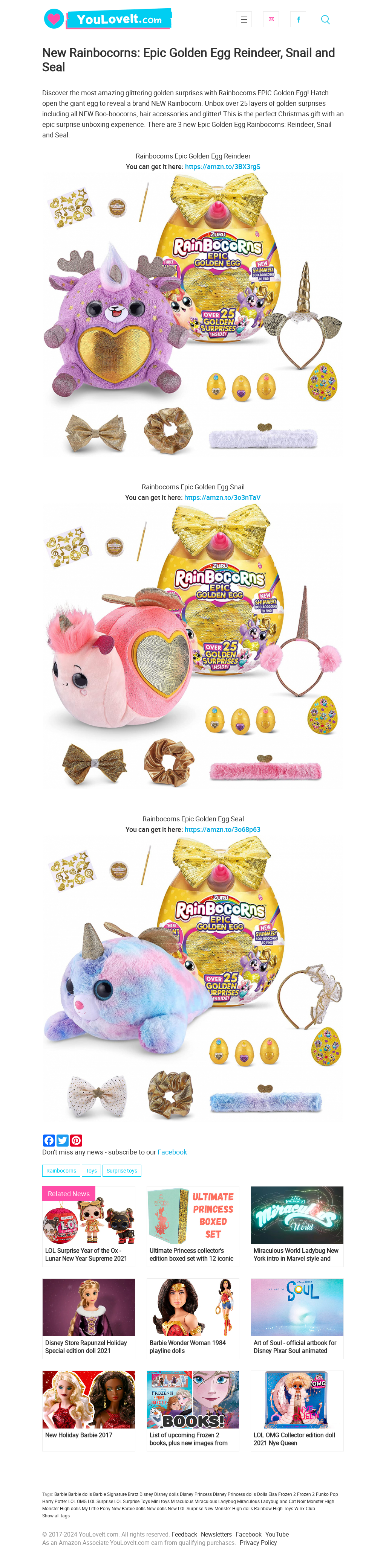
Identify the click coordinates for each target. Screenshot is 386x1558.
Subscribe (271, 19)
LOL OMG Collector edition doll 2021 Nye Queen (294, 1439)
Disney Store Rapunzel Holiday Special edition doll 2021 (86, 1347)
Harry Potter (54, 1501)
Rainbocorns (61, 1170)
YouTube (277, 1534)
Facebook (298, 19)
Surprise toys (122, 1170)
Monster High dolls (61, 1508)
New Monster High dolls (228, 1508)
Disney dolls (166, 1494)
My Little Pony (96, 1508)
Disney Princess (196, 1494)
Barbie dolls (80, 1494)
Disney (146, 1494)
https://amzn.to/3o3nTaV (222, 497)
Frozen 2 (306, 1494)
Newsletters (216, 1534)
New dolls (157, 1508)
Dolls (262, 1494)
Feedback (184, 1534)
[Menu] (244, 19)
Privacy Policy (258, 1542)
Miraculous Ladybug (215, 1501)
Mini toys (160, 1501)
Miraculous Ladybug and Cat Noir (271, 1501)
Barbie (60, 1494)
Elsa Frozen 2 (282, 1494)
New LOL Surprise (185, 1508)
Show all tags (56, 1515)
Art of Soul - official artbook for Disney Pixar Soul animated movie (295, 1347)
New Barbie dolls (129, 1508)
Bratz (133, 1494)
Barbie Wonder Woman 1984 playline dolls (188, 1347)
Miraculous (182, 1501)
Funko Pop (327, 1494)
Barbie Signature (110, 1494)
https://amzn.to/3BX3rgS (222, 166)
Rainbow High (268, 1508)
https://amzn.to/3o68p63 (222, 829)
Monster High (320, 1501)
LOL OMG (77, 1501)
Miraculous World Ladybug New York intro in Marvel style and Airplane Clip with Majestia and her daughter (296, 1255)
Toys (91, 1170)
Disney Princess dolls (234, 1494)
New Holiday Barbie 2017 (78, 1435)
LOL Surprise (100, 1501)
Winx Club (304, 1508)
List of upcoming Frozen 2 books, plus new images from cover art (189, 1439)
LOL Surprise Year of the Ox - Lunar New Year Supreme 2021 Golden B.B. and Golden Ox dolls (88, 1255)
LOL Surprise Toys (132, 1501)
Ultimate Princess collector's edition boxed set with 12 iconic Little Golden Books (191, 1255)
